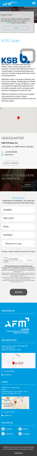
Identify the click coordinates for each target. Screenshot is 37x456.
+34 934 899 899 (11, 152)
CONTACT (27, 184)
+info (22, 271)
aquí (23, 281)
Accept (16, 28)
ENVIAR (18, 292)
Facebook (9, 434)
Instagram (26, 434)
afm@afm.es (8, 375)
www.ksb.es (9, 155)
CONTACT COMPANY (11, 163)
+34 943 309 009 (9, 371)
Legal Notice (18, 453)
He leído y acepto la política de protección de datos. (18, 251)
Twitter (25, 429)
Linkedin (9, 429)
